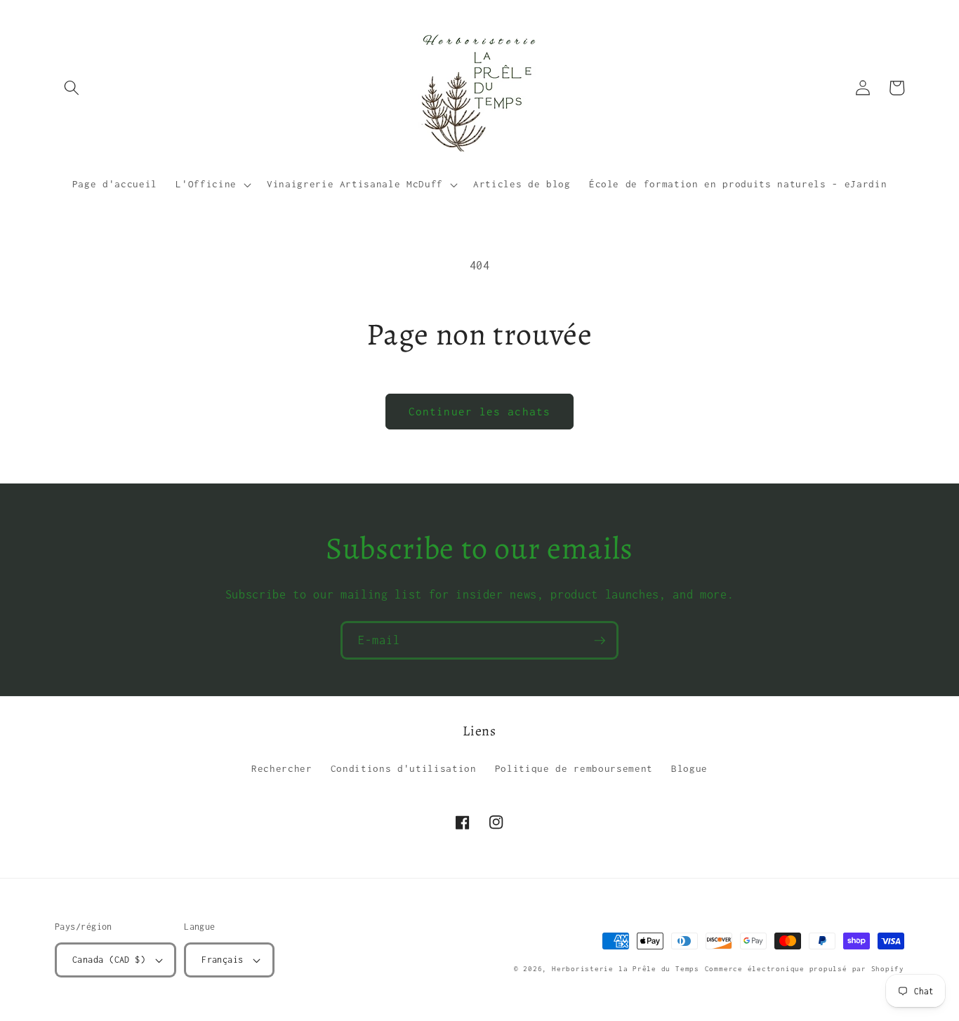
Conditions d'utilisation (404, 768)
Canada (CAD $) (108, 959)
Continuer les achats (479, 412)
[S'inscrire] (599, 640)
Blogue (689, 768)
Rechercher (281, 768)
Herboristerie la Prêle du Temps (625, 969)
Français (222, 959)
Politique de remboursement (574, 768)
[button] (71, 88)
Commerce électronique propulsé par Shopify (804, 969)
